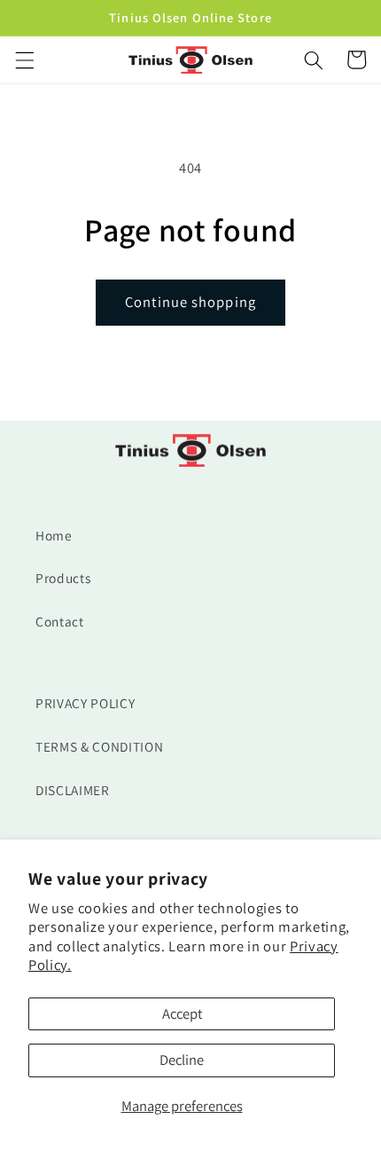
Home (54, 535)
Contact (59, 621)
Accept (182, 1013)
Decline (181, 1059)
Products (62, 578)
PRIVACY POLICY (85, 703)
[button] (24, 59)
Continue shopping (190, 301)
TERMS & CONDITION (99, 746)
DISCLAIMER (72, 790)
